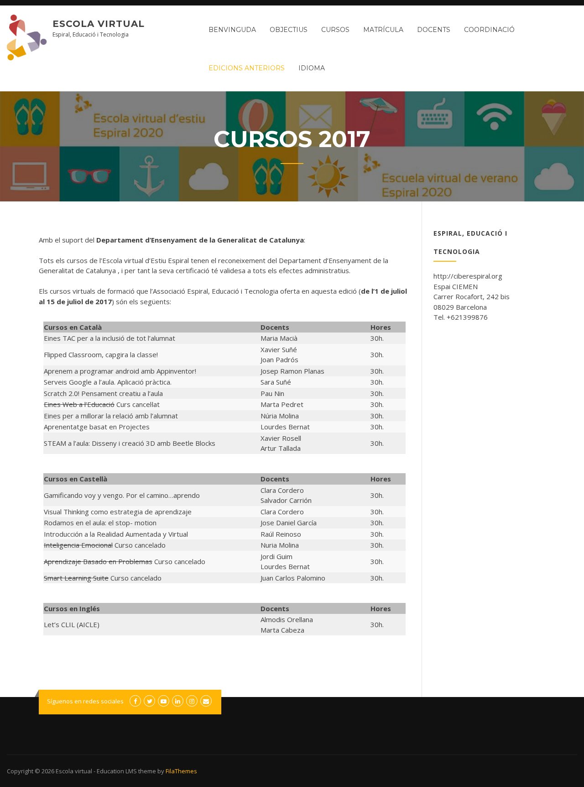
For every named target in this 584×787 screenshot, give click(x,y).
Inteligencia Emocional (78, 544)
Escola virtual (98, 23)
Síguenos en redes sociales (85, 701)
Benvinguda (232, 30)
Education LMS (117, 771)
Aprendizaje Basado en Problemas (98, 561)
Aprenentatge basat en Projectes (97, 426)
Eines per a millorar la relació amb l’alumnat (111, 415)
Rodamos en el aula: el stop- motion (100, 522)
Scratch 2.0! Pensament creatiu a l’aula (103, 393)
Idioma (311, 68)
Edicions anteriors (247, 68)
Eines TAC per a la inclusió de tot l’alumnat (109, 338)
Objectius (289, 30)
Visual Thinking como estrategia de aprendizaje (118, 511)
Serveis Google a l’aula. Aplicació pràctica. (108, 381)
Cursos (335, 30)
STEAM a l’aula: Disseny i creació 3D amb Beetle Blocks (129, 443)
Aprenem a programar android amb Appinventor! (120, 370)
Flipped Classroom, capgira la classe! (101, 354)
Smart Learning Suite (76, 577)
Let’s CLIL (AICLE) (71, 624)
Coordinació (489, 30)
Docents (433, 30)
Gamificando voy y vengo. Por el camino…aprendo (122, 495)
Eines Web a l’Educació (79, 404)
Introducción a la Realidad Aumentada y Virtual (116, 534)
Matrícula (383, 30)
